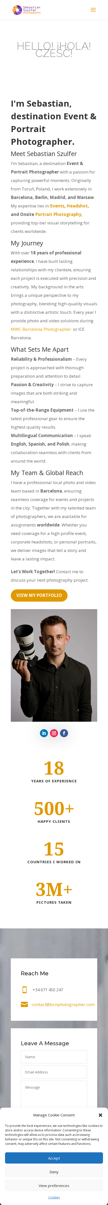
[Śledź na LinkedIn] (44, 733)
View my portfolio (39, 595)
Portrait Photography (58, 214)
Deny (54, 1171)
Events (57, 206)
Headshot (77, 206)
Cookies (54, 1197)
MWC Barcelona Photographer (41, 329)
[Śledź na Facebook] (64, 733)
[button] (100, 1115)
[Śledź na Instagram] (54, 733)
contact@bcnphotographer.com (63, 1004)
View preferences (54, 1185)
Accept (54, 1158)
